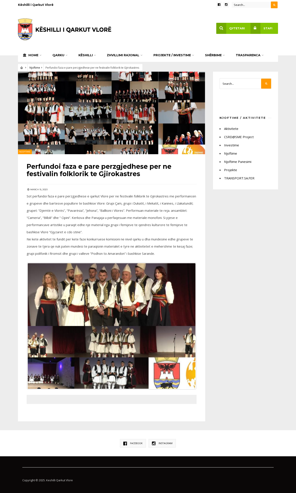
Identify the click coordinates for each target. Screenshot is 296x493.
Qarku (58, 55)
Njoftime (34, 67)
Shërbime (213, 55)
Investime (231, 145)
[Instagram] (226, 5)
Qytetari (237, 28)
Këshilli (85, 55)
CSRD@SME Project (239, 137)
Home (33, 55)
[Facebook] (219, 5)
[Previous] (36, 326)
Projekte (230, 170)
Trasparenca (248, 55)
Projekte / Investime (172, 55)
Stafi (267, 28)
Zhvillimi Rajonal (123, 55)
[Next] (187, 326)
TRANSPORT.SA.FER (239, 178)
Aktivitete (231, 128)
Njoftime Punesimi (237, 161)
